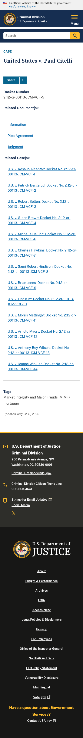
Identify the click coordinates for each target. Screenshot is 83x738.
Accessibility (41, 610)
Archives (41, 590)
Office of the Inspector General (41, 648)
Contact (39, 720)
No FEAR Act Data (41, 658)
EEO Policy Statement (41, 668)
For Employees (41, 639)
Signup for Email (29, 499)
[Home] (25, 24)
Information (17, 125)
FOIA (41, 600)
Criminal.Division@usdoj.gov (31, 473)
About (41, 571)
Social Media (20, 505)
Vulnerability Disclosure (42, 677)
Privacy (41, 629)
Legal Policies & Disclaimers (42, 619)
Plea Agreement (20, 136)
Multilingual (41, 687)
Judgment (15, 147)
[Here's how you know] (41, 5)
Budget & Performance (41, 581)
